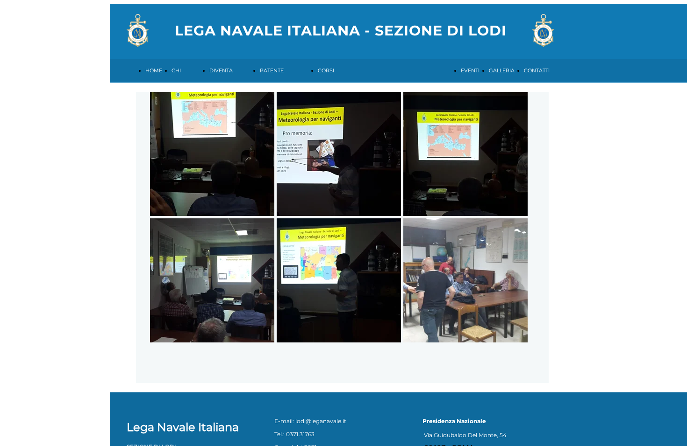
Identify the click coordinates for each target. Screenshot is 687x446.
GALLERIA (502, 70)
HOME (153, 70)
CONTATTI (537, 70)
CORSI (326, 70)
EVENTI (470, 70)
